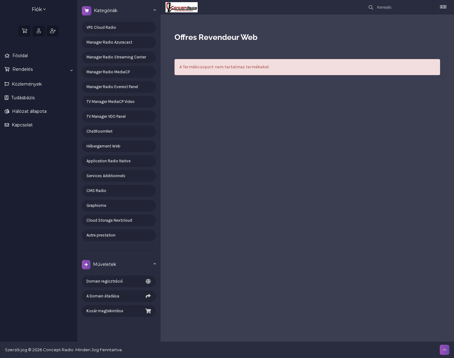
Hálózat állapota (29, 111)
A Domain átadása (102, 296)
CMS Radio (96, 190)
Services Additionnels (105, 175)
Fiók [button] (37, 9)
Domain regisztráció (104, 281)
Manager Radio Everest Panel (112, 86)
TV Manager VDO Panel (106, 116)
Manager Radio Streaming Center (116, 57)
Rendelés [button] (22, 69)
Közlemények (26, 84)
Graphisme (96, 205)
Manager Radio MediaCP (108, 72)
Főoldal (19, 55)
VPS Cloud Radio (101, 27)
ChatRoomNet (99, 131)
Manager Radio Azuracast (109, 42)
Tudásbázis (22, 97)
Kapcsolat (22, 125)
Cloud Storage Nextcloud (109, 220)
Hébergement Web (103, 146)
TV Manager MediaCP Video (110, 101)
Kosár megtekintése (104, 311)
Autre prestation (101, 235)
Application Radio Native (108, 161)
